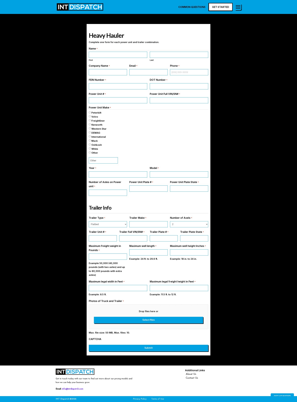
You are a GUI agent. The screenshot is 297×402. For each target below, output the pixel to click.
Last (152, 60)
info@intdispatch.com (72, 389)
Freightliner (98, 120)
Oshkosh (96, 144)
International (98, 136)
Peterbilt (96, 112)
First (91, 60)
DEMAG (95, 132)
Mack (94, 140)
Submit (148, 347)
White (94, 148)
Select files (148, 319)
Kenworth (96, 124)
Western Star (98, 128)
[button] (238, 7)
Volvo (94, 116)
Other (94, 152)
